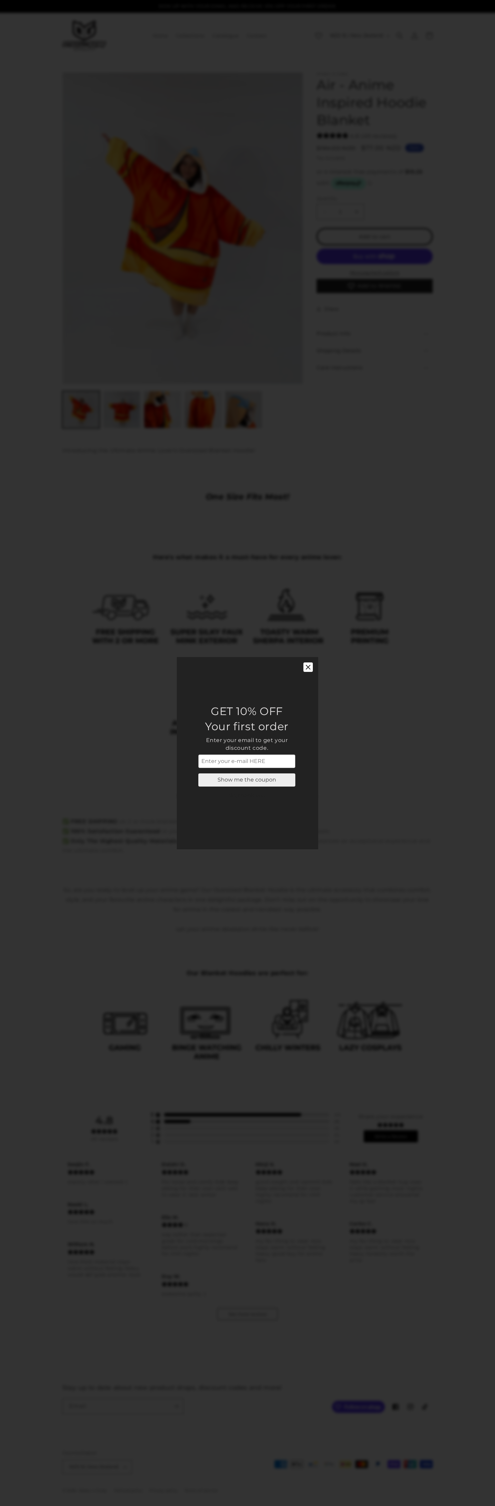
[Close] (308, 667)
